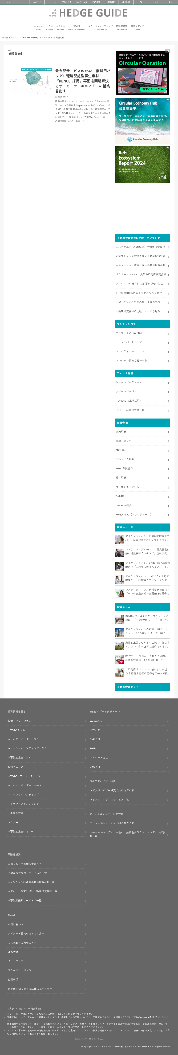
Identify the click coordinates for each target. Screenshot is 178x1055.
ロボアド (37, 2)
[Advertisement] (60, 172)
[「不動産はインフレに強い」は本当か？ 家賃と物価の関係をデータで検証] (119, 673)
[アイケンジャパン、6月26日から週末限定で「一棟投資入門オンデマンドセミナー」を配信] (119, 579)
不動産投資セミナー (22, 831)
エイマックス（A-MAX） (130, 333)
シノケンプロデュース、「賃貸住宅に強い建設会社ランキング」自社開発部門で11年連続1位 (147, 552)
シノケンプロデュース (129, 382)
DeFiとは (95, 739)
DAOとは (95, 766)
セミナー (60, 28)
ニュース (38, 28)
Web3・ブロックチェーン (25, 776)
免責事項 (13, 979)
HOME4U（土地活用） (129, 400)
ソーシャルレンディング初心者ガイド (112, 823)
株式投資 (126, 2)
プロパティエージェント (130, 351)
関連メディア (137, 28)
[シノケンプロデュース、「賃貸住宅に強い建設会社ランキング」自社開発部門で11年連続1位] (119, 553)
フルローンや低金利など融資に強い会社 (139, 283)
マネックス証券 (125, 459)
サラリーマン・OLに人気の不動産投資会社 (141, 274)
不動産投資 (66, 2)
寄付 (170, 2)
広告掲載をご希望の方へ (22, 942)
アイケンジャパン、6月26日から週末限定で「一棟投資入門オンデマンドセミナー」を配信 (147, 578)
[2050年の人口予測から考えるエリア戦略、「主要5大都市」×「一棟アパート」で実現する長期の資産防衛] (119, 619)
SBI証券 (120, 450)
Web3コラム (17, 730)
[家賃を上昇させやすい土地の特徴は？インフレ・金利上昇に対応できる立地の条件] (119, 646)
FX (141, 2)
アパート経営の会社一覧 (130, 410)
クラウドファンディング (100, 28)
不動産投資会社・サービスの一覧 (27, 873)
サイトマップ (15, 961)
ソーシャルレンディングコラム (28, 748)
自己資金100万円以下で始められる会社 (139, 293)
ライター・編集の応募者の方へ (26, 933)
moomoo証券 (124, 505)
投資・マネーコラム (19, 720)
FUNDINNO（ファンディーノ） (134, 514)
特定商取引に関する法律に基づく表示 (30, 988)
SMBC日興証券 (124, 468)
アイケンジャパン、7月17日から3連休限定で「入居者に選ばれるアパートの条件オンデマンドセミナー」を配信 (147, 565)
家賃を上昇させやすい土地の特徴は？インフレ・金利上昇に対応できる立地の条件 (147, 645)
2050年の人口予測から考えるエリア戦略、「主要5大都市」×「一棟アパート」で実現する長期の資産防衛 (147, 618)
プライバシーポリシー (21, 970)
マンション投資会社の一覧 (131, 360)
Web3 (76, 28)
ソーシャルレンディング (24, 794)
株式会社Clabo (96, 1039)
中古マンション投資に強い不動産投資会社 (140, 265)
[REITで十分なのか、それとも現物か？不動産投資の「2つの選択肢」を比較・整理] (119, 659)
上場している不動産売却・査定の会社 (138, 302)
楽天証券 (121, 431)
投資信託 (111, 2)
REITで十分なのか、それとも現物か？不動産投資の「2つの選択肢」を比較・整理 (147, 658)
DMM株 (120, 496)
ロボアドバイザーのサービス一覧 (109, 799)
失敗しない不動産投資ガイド (25, 863)
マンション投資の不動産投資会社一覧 (32, 882)
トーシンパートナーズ (129, 342)
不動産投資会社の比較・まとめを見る (138, 311)
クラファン (52, 2)
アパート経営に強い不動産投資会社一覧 (33, 891)
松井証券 (121, 477)
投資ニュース (15, 767)
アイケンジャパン (126, 391)
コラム (49, 28)
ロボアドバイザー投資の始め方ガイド (112, 790)
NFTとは (95, 730)
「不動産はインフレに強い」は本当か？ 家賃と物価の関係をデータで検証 (146, 671)
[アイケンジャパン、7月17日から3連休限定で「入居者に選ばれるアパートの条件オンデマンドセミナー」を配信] (119, 566)
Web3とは (96, 720)
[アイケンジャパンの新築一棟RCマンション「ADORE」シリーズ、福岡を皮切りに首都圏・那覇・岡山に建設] (119, 632)
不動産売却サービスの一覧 (26, 900)
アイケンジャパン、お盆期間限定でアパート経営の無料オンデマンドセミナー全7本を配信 (147, 538)
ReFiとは (95, 748)
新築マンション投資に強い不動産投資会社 (140, 256)
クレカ (156, 2)
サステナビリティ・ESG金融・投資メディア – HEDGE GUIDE (125, 1046)
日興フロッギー (125, 441)
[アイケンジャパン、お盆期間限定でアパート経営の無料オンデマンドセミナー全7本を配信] (119, 539)
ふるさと (81, 2)
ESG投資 (96, 2)
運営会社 (13, 952)
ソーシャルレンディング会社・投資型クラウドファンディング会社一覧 (127, 834)
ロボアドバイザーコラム (24, 739)
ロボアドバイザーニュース (26, 785)
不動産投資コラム (20, 757)
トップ (7, 2)
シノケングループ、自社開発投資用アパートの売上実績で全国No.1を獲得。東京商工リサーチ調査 (147, 592)
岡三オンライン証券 (127, 487)
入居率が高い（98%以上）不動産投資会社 (140, 246)
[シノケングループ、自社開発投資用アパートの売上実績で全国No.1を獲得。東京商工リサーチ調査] (119, 593)
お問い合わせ (15, 924)
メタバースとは (99, 757)
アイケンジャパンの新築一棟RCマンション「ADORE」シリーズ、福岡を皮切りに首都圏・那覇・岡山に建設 (146, 631)
